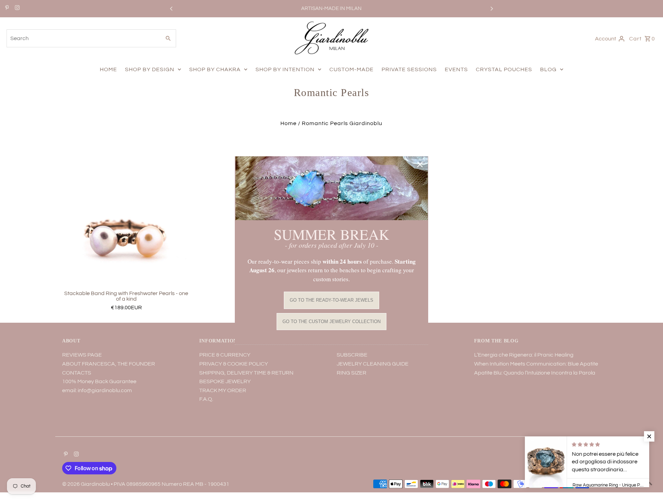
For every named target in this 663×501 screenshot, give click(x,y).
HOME (108, 69)
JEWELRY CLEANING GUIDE (373, 364)
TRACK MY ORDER (222, 390)
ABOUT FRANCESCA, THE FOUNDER (108, 364)
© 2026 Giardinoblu (86, 484)
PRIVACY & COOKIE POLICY (233, 364)
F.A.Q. (206, 399)
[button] (649, 436)
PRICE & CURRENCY (224, 355)
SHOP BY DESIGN (149, 69)
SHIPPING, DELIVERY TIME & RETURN (246, 373)
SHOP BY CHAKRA (215, 69)
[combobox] (83, 38)
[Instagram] (16, 9)
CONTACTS (76, 373)
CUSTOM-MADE (351, 69)
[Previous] (171, 8)
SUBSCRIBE (352, 355)
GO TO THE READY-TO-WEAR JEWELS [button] (331, 300)
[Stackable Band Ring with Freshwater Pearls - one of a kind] (126, 223)
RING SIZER (351, 373)
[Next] (491, 8)
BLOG (548, 69)
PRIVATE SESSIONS (409, 69)
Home (288, 123)
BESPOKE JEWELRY (225, 381)
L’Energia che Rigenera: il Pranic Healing (524, 355)
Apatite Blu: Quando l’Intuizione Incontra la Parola (534, 373)
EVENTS (456, 69)
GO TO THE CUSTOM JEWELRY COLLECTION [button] (331, 321)
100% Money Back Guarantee (99, 381)
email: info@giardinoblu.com (97, 390)
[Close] (420, 164)
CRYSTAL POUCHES (504, 69)
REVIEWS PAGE (82, 355)
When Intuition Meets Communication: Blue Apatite (536, 364)
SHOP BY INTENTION (285, 69)
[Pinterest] (6, 9)
